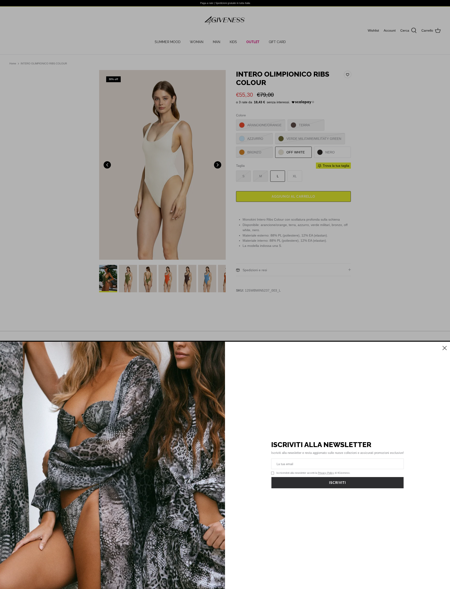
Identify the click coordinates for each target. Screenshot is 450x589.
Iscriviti (337, 483)
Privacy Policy (326, 472)
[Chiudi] (444, 347)
